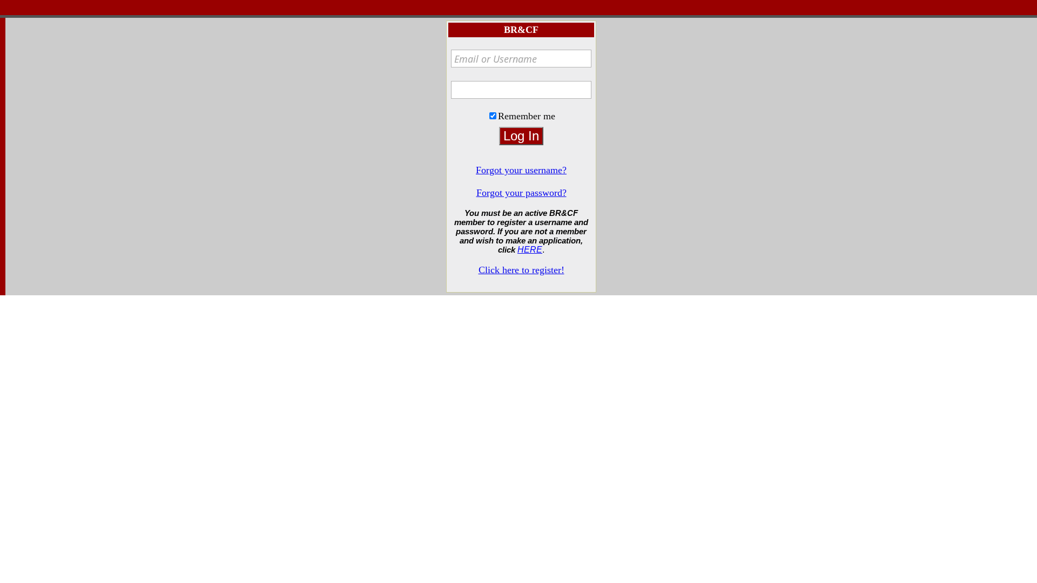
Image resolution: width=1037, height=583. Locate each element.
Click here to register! (521, 270)
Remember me (526, 116)
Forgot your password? (521, 192)
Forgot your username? (521, 170)
